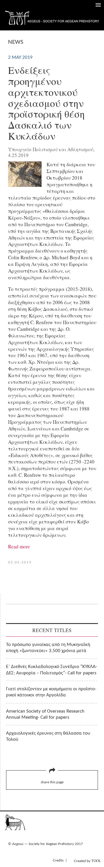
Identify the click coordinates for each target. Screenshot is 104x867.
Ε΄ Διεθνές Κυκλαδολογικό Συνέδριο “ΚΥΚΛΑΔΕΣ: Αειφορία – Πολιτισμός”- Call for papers (51, 669)
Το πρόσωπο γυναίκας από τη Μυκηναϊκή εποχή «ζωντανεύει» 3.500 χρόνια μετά (48, 647)
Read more (19, 546)
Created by (87, 860)
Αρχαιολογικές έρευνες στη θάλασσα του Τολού (48, 736)
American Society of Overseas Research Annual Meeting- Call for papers (45, 714)
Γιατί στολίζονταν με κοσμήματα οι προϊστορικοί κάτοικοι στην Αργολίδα (51, 692)
